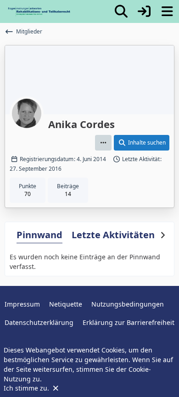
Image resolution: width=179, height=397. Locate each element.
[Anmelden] (144, 11)
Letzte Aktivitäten (113, 235)
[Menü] (167, 11)
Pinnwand (39, 235)
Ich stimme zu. (27, 388)
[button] (103, 143)
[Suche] (121, 11)
